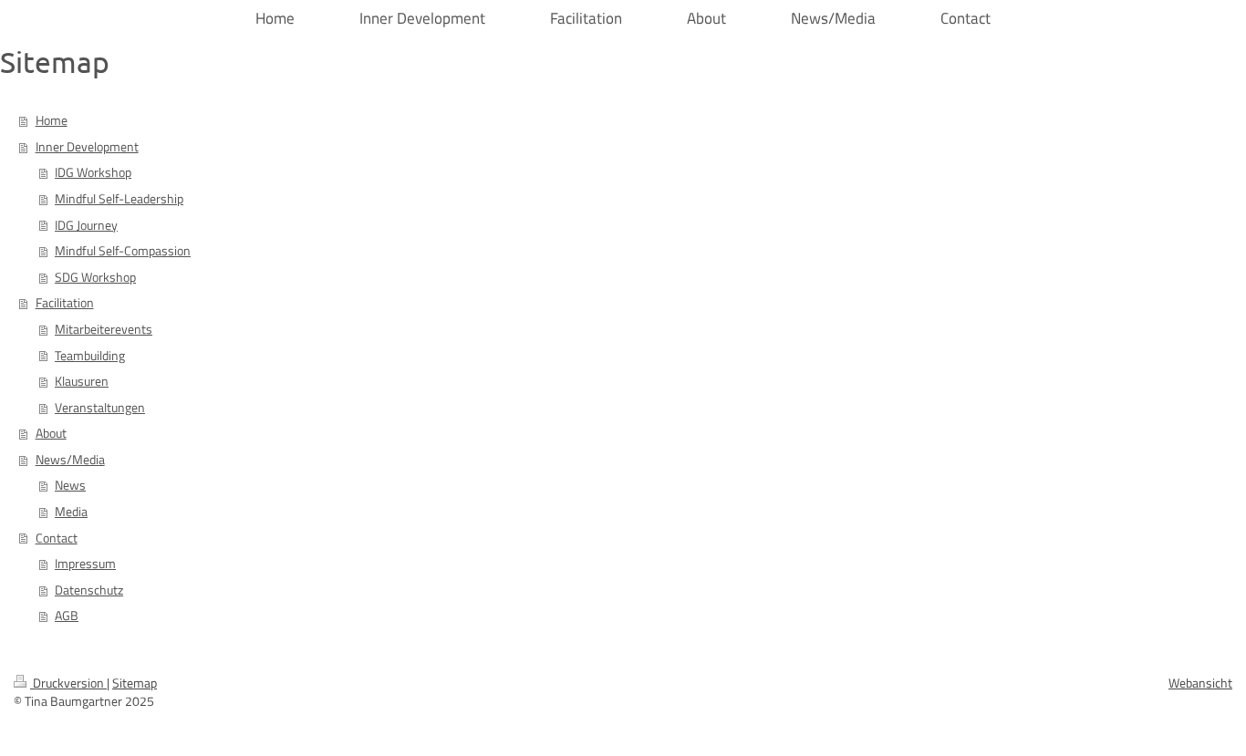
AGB (66, 616)
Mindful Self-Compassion (123, 251)
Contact (57, 538)
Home (51, 120)
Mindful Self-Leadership (119, 199)
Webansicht (1200, 683)
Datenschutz (89, 590)
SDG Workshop (95, 277)
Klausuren (82, 381)
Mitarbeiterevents (103, 329)
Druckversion (68, 683)
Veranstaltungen (100, 408)
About (51, 433)
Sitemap (134, 683)
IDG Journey (86, 225)
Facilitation (65, 303)
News (70, 485)
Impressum (85, 564)
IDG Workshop (93, 172)
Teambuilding (90, 356)
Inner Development (87, 147)
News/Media (70, 460)
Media (71, 512)
